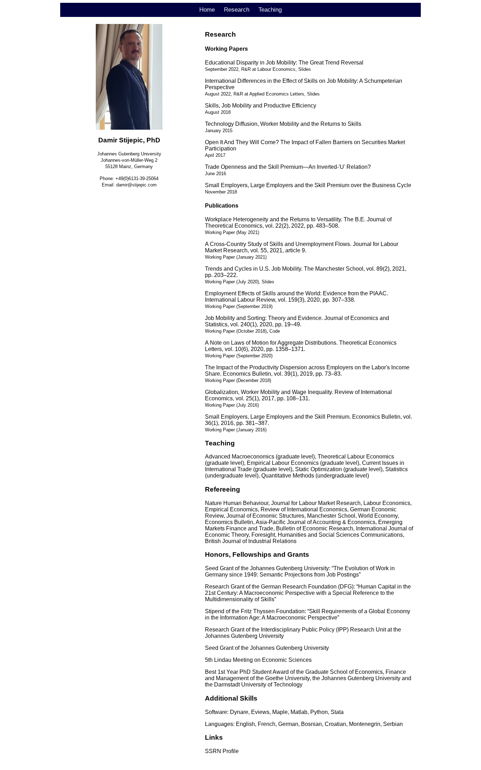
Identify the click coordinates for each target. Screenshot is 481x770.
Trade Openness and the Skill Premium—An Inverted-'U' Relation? (288, 167)
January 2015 (218, 130)
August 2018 (218, 112)
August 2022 (218, 94)
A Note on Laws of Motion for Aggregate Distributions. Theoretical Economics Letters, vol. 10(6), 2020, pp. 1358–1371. (300, 346)
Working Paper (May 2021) (232, 232)
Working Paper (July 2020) (232, 281)
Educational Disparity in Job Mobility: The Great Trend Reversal (284, 63)
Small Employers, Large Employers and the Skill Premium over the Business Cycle (308, 185)
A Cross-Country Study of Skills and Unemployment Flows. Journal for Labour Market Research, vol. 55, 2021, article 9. (301, 247)
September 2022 (221, 69)
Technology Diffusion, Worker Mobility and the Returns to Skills (283, 124)
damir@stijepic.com (136, 184)
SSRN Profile (222, 751)
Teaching (270, 9)
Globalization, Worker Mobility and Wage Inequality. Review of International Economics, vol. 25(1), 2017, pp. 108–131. (298, 395)
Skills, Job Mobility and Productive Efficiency (260, 106)
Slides (304, 69)
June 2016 (215, 173)
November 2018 (221, 192)
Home (207, 9)
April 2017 (215, 155)
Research (236, 9)
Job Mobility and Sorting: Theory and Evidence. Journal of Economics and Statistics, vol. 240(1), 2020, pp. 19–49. (297, 321)
